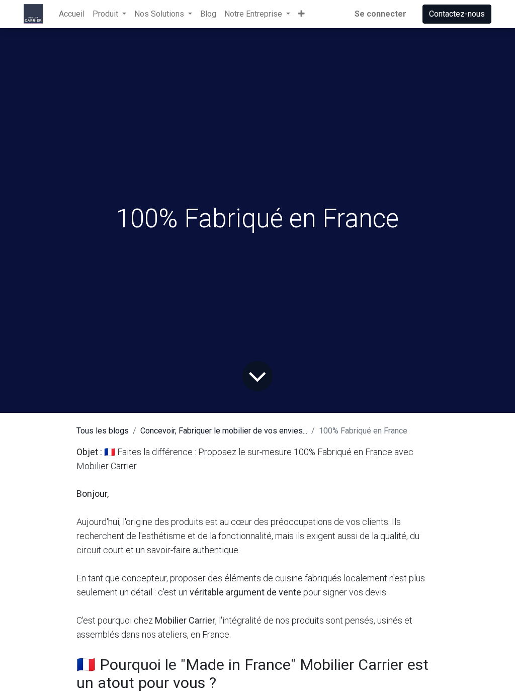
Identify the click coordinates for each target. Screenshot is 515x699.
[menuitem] (72, 14)
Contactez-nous (457, 14)
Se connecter (380, 14)
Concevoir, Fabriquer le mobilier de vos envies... (223, 430)
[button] (301, 14)
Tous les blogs (102, 430)
